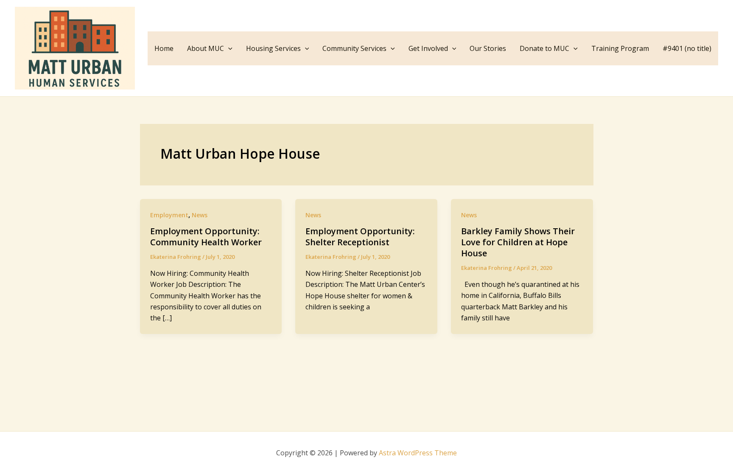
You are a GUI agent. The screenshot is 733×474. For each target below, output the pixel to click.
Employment (169, 215)
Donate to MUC (544, 48)
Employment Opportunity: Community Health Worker (206, 236)
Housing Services (273, 48)
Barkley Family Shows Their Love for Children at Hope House (518, 242)
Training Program (620, 48)
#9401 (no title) (687, 48)
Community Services (354, 48)
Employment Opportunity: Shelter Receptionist (360, 236)
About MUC (205, 48)
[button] (228, 48)
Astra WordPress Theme (418, 452)
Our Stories (488, 48)
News (199, 215)
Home (163, 48)
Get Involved (428, 48)
